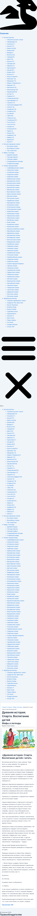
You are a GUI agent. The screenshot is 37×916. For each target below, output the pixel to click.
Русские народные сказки (12, 144)
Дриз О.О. (10, 59)
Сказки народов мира (11, 166)
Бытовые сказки (12, 146)
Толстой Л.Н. (11, 124)
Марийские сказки (13, 233)
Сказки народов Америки (15, 263)
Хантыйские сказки (13, 283)
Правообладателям (11, 914)
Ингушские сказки (13, 198)
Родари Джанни (12, 324)
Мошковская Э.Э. (12, 89)
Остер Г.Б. (10, 94)
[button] (18, 368)
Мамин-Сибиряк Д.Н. (14, 83)
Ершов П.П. (10, 61)
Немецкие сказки (12, 246)
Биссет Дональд (12, 305)
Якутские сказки (12, 294)
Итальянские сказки (13, 207)
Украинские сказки (13, 276)
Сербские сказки (12, 261)
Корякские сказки (13, 226)
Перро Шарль (11, 320)
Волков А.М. (11, 55)
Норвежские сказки (13, 253)
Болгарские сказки (13, 185)
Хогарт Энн (10, 326)
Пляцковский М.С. (13, 98)
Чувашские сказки (13, 287)
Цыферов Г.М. (11, 135)
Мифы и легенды (9, 153)
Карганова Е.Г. (11, 68)
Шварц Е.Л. (10, 137)
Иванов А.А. (11, 66)
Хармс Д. (10, 131)
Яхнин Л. (10, 142)
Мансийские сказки (13, 231)
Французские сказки (13, 281)
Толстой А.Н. (11, 122)
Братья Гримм (11, 309)
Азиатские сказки (12, 170)
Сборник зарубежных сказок (16, 300)
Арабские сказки (12, 176)
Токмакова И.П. (12, 120)
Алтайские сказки (13, 172)
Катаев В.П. (10, 70)
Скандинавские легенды (15, 161)
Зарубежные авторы (10, 298)
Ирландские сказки (13, 203)
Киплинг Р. (10, 316)
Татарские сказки (12, 268)
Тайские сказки (12, 266)
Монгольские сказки (13, 240)
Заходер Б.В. (11, 63)
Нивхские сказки (12, 250)
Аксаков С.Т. (11, 44)
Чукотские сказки (13, 290)
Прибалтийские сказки (14, 257)
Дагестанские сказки (14, 194)
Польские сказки (12, 255)
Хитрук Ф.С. (11, 133)
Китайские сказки (13, 220)
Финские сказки (12, 279)
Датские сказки (12, 196)
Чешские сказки (12, 285)
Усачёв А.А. (10, 126)
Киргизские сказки (13, 218)
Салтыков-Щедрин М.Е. (14, 105)
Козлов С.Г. (10, 74)
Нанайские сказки (13, 244)
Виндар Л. (10, 52)
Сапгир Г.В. (10, 107)
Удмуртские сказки (13, 272)
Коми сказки (11, 222)
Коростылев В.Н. (12, 76)
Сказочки (4, 33)
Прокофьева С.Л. (12, 100)
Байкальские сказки (13, 179)
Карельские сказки (13, 216)
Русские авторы (9, 37)
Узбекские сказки (12, 274)
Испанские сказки (13, 205)
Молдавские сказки (13, 237)
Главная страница (7, 707)
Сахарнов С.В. (11, 109)
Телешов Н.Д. (11, 118)
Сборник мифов (12, 159)
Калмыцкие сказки (13, 213)
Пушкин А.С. (11, 103)
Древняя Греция (12, 155)
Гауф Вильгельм (12, 311)
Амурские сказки (12, 174)
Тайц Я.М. (10, 116)
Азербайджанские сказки (15, 168)
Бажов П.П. (10, 46)
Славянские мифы (13, 163)
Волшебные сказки (13, 148)
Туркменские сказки (13, 270)
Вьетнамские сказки (13, 192)
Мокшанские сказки (13, 235)
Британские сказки (13, 187)
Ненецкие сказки (12, 248)
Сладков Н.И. (11, 111)
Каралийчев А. (11, 313)
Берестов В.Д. (11, 48)
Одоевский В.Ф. (12, 92)
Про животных (12, 150)
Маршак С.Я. (11, 85)
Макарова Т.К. (11, 81)
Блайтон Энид (11, 307)
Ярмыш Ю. (10, 139)
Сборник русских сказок (15, 39)
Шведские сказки (12, 292)
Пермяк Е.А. (11, 96)
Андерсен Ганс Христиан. (15, 303)
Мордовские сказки (13, 242)
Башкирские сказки (13, 181)
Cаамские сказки (12, 259)
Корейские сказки (13, 224)
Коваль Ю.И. (11, 72)
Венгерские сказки (13, 189)
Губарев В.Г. (11, 57)
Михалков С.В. (12, 87)
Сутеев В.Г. (10, 113)
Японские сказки (12, 296)
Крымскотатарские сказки (15, 229)
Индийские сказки (13, 200)
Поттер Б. (10, 322)
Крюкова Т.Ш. (11, 79)
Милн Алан (10, 318)
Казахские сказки (12, 211)
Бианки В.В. (11, 50)
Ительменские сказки (14, 209)
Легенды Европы (12, 157)
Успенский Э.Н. (12, 129)
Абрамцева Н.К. (12, 42)
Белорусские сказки (13, 183)
